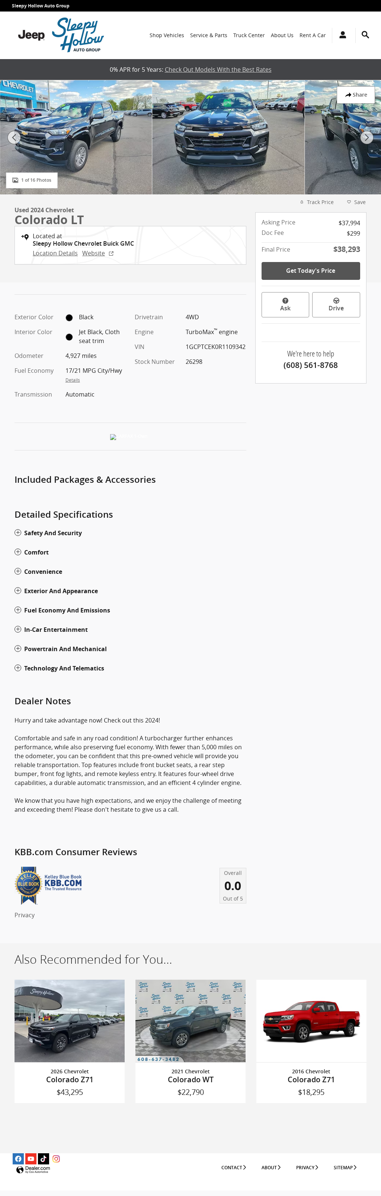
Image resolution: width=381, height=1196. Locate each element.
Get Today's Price (310, 270)
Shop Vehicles (167, 35)
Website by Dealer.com (33, 1170)
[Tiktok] (43, 1158)
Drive (336, 308)
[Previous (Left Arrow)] (14, 137)
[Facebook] (18, 1158)
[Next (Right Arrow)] (367, 137)
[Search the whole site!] (365, 35)
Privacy (25, 915)
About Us (282, 35)
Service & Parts (208, 35)
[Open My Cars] (340, 35)
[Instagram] (56, 1158)
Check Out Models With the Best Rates (218, 69)
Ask (285, 308)
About (269, 1167)
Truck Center (249, 35)
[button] (130, 533)
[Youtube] (30, 1158)
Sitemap (343, 1167)
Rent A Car (313, 35)
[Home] (31, 35)
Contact (231, 1167)
